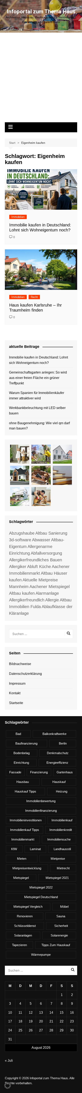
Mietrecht (63, 868)
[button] (7, 1085)
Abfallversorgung (46, 553)
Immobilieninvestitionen (26, 820)
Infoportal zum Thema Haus (41, 11)
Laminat (35, 849)
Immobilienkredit (60, 830)
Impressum (17, 683)
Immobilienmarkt (22, 839)
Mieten (21, 858)
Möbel (64, 906)
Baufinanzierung (26, 743)
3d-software (20, 540)
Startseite (16, 703)
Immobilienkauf (62, 820)
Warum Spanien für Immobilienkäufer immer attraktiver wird (36, 395)
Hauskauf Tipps (25, 791)
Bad (18, 734)
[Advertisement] (41, 79)
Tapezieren (19, 945)
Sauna (60, 916)
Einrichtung (21, 762)
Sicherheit (61, 926)
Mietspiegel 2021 (57, 878)
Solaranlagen (23, 935)
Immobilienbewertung (41, 801)
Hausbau (22, 782)
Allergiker (17, 566)
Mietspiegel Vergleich (27, 906)
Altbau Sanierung (51, 533)
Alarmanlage (47, 593)
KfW (14, 849)
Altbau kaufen (22, 593)
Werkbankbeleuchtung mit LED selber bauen (37, 410)
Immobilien (18, 216)
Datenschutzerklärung (25, 673)
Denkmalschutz (58, 753)
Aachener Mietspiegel (49, 586)
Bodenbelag (21, 753)
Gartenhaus (65, 772)
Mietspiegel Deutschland (41, 897)
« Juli (9, 1060)
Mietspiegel (21, 878)
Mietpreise (58, 858)
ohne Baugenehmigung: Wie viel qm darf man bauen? (39, 425)
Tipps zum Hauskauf (55, 945)
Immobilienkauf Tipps (24, 830)
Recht (34, 297)
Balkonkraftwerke (54, 734)
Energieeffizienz (57, 762)
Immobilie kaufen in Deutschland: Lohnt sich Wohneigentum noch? (38, 360)
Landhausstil (62, 849)
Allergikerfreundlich (26, 600)
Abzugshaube (21, 533)
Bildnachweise (20, 664)
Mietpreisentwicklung (26, 868)
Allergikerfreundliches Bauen (35, 560)
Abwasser (41, 540)
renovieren (25, 916)
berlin (63, 743)
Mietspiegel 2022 (41, 887)
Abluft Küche (39, 566)
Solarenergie (59, 935)
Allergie (52, 600)
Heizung (61, 791)
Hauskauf (59, 782)
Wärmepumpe (41, 954)
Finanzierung (39, 772)
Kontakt (14, 693)
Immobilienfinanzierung (41, 810)
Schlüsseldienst (25, 926)
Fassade (15, 772)
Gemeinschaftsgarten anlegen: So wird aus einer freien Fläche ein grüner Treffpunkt (38, 378)
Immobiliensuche (59, 839)
